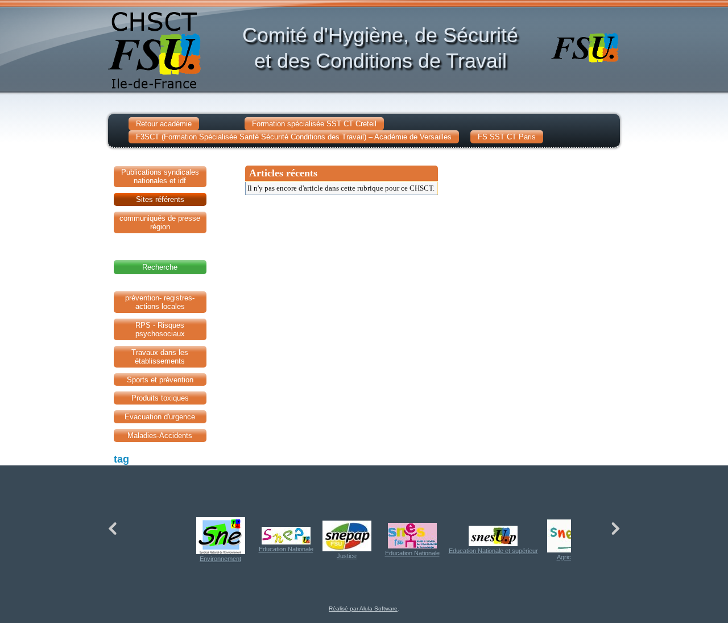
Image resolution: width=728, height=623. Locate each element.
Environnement (220, 558)
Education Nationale (286, 549)
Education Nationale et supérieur (493, 550)
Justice (347, 555)
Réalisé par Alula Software (363, 608)
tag (121, 459)
